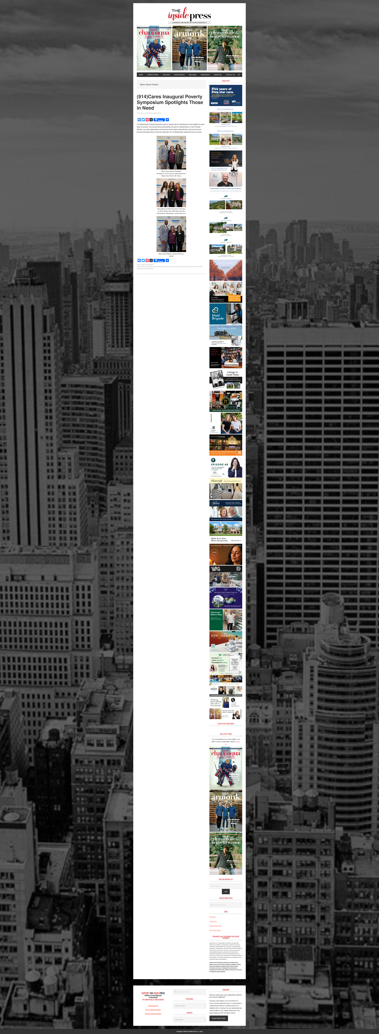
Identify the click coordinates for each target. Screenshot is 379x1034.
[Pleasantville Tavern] (225, 411)
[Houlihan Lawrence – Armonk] (225, 236)
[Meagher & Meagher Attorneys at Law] (225, 368)
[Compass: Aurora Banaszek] (225, 433)
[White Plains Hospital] (225, 105)
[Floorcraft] (225, 499)
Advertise (212, 917)
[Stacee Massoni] (225, 346)
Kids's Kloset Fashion (182, 266)
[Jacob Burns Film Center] (225, 455)
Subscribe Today (219, 1018)
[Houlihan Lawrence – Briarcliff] (225, 258)
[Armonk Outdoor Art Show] (225, 586)
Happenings (149, 265)
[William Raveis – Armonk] (225, 127)
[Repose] (225, 280)
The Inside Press (189, 39)
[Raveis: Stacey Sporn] (225, 171)
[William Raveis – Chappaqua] (225, 149)
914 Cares (148, 266)
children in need (158, 266)
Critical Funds (169, 266)
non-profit (193, 266)
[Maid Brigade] (225, 324)
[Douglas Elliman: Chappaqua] (225, 542)
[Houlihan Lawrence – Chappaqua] (225, 215)
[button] (239, 74)
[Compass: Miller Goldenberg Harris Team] (225, 302)
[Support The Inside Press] (153, 1003)
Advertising (153, 1005)
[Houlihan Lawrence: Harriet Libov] (225, 477)
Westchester (148, 268)
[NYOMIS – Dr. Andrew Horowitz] (225, 193)
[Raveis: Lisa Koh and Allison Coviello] (225, 389)
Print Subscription (215, 930)
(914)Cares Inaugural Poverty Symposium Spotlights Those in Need (170, 102)
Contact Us (213, 921)
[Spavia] (225, 564)
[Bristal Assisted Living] (225, 521)
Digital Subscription (215, 926)
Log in (201, 1031)
